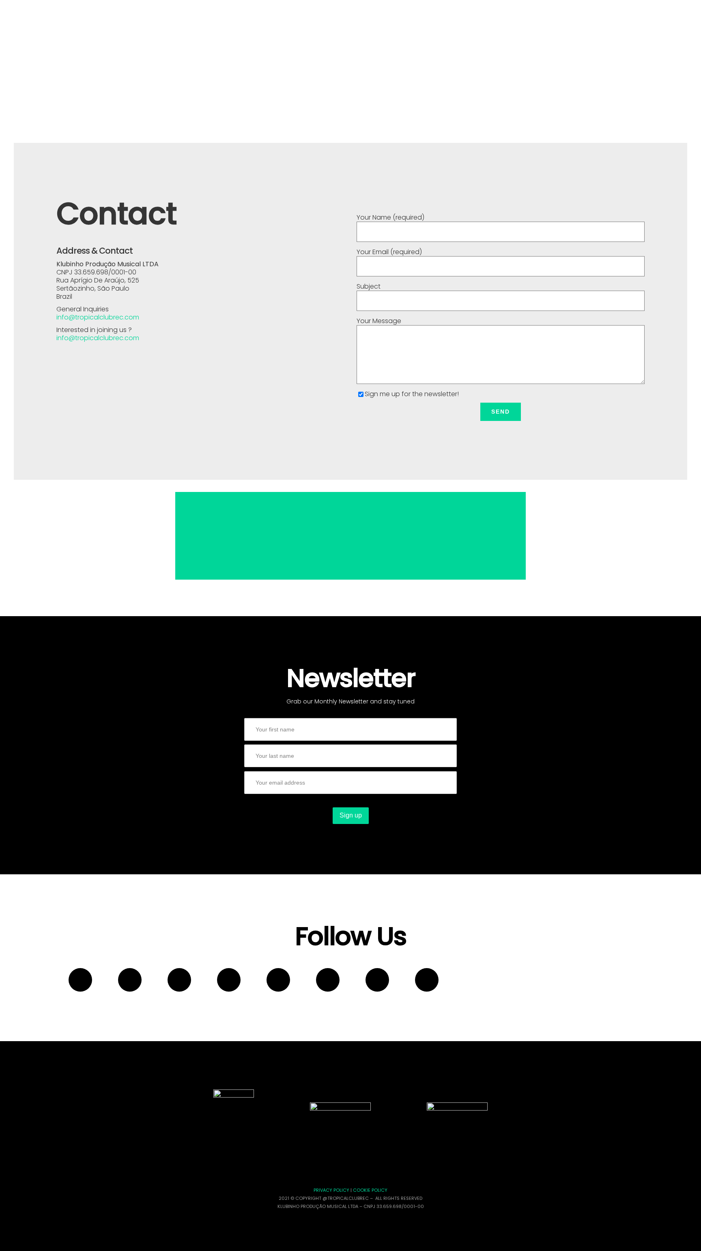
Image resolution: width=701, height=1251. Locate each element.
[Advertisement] (350, 536)
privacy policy (331, 1190)
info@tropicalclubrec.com (97, 317)
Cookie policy (370, 1190)
